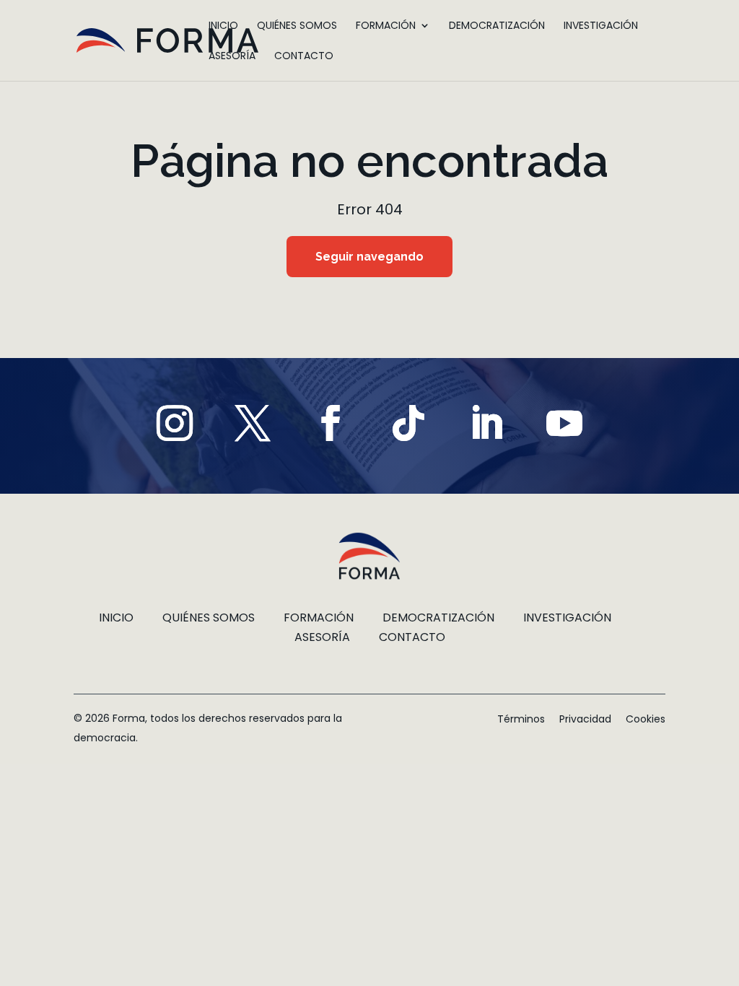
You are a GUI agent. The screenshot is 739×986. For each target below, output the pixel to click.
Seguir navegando (369, 256)
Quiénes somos (297, 26)
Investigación (601, 26)
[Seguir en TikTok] (408, 423)
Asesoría (232, 57)
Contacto (303, 57)
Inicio (223, 26)
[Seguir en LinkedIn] (486, 423)
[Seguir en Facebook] (330, 423)
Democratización (497, 26)
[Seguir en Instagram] (175, 423)
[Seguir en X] (253, 423)
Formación (386, 26)
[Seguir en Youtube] (564, 423)
